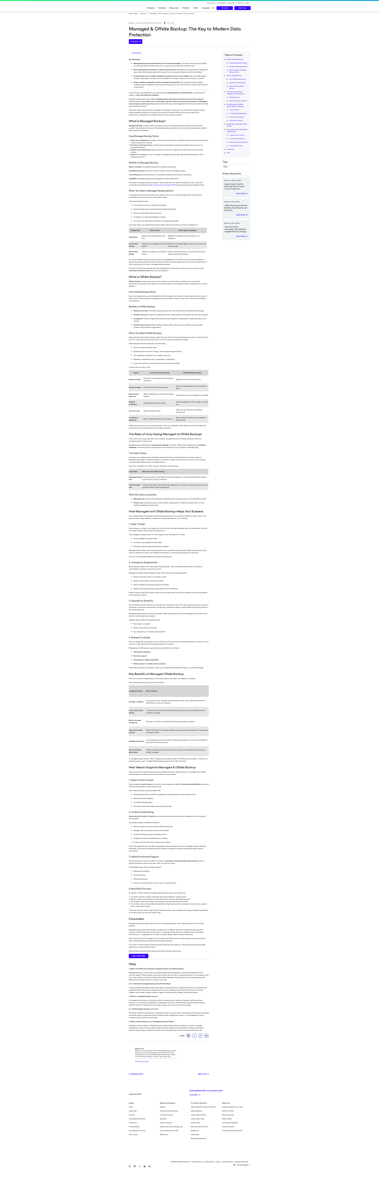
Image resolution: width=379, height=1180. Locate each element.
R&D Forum (164, 1134)
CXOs (195, 8)
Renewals (163, 1118)
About (131, 1107)
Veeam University (166, 1122)
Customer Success (166, 1115)
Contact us (133, 1122)
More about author (143, 1061)
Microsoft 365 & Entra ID (199, 1126)
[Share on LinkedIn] (206, 1035)
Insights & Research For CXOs (232, 1107)
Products (151, 8)
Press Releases (134, 1126)
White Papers (227, 1118)
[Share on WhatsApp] (200, 1035)
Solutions (162, 8)
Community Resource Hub (169, 1130)
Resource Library (228, 1115)
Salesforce (195, 1130)
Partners (186, 8)
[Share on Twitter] (194, 1035)
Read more (240, 193)
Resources (174, 8)
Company (206, 8)
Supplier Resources (241, 1162)
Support (163, 1107)
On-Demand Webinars (230, 1122)
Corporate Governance (137, 1118)
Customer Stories (228, 1126)
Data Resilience (196, 1111)
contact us (135, 41)
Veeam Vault (195, 1122)
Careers (132, 1115)
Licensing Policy (227, 1162)
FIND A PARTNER (138, 956)
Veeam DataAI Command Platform (203, 1107)
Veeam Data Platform (198, 1115)
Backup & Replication (198, 1138)
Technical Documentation (169, 1111)
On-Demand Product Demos (232, 1130)
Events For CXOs (228, 1111)
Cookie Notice (209, 1162)
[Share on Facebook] (188, 1035)
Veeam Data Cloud (197, 1118)
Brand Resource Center (137, 1130)
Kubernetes (195, 1134)
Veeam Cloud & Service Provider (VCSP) (162, 185)
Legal (218, 1162)
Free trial (242, 8)
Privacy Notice (196, 1162)
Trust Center (133, 1134)
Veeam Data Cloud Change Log (171, 1126)
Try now (224, 8)
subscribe (194, 1095)
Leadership (133, 1111)
